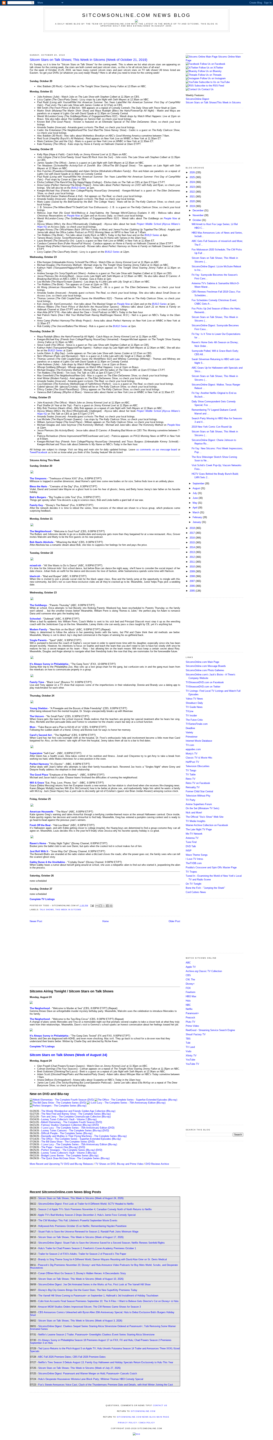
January (197, 522)
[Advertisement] (136, 42)
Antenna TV (192, 838)
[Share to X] (104, 906)
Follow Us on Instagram (213, 78)
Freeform (190, 992)
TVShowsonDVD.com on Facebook (205, 682)
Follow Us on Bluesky (210, 71)
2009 (193, 571)
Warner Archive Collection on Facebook (207, 825)
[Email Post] (92, 905)
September (199, 483)
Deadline (190, 728)
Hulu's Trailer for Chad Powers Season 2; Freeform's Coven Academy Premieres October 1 (87, 1248)
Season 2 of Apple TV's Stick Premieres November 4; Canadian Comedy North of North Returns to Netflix (95, 1209)
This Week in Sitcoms (68, 910)
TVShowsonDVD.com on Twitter (203, 686)
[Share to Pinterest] (111, 906)
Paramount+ (192, 1013)
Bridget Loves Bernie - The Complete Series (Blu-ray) (69, 1155)
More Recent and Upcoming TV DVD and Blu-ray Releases (61, 1163)
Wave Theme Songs (197, 854)
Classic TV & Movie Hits (199, 757)
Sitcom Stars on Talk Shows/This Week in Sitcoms (213, 102)
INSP (188, 850)
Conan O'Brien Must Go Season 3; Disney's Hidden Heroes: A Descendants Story (82, 1273)
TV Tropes (191, 871)
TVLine (189, 711)
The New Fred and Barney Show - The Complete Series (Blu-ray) (76, 1113)
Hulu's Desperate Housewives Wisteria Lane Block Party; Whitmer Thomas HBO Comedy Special (90, 1379)
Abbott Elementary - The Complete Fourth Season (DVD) (71, 1122)
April (195, 507)
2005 (193, 590)
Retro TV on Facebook (198, 783)
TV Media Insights (195, 821)
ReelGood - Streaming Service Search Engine (210, 1030)
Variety (189, 732)
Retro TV (190, 778)
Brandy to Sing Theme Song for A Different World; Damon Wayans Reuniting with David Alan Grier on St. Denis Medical (102, 1259)
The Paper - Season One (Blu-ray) (59, 1147)
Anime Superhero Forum (199, 804)
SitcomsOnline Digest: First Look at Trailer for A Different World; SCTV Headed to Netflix (86, 1203)
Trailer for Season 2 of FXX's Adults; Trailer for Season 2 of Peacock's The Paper (82, 1253)
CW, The (190, 979)
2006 (193, 585)
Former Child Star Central (199, 791)
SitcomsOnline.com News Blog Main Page (143, 1417)
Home (105, 921)
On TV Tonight (193, 883)
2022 (193, 191)
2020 (193, 201)
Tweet (33, 452)
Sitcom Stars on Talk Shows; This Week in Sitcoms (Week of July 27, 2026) (79, 1368)
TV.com (190, 745)
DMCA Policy (147, 1423)
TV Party (190, 800)
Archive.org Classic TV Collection (204, 971)
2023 (193, 186)
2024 (193, 182)
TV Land (190, 1047)
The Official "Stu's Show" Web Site (204, 816)
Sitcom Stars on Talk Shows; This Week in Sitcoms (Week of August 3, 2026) (80, 1320)
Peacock (190, 1017)
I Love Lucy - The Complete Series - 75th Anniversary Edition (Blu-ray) (79, 1144)
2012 (193, 557)
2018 (193, 528)
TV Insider (191, 715)
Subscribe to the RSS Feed (209, 85)
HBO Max (191, 996)
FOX (188, 988)
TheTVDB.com (194, 863)
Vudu (188, 1051)
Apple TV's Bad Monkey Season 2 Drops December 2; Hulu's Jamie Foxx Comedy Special (87, 1215)
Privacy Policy (127, 1423)
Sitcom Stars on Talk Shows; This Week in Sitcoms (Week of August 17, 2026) (81, 1237)
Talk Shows (47, 910)
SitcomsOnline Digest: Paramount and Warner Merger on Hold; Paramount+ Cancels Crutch (87, 1373)
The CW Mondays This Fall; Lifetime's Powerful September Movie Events (77, 1220)
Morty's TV (191, 753)
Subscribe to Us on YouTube (214, 82)
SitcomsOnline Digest (197, 99)
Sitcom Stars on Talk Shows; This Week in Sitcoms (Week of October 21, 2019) (88, 60)
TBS (188, 1038)
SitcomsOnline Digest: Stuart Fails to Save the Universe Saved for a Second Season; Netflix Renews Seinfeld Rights (101, 1242)
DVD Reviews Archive (157, 1163)
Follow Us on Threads (210, 74)
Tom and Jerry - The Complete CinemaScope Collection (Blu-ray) (76, 1116)
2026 (193, 172)
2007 (193, 581)
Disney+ (190, 983)
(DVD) (95, 1125)
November (198, 215)
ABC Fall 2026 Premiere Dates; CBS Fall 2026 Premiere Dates (72, 1356)
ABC (188, 962)
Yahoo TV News (194, 698)
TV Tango (191, 770)
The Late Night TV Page (199, 829)
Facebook (42, 452)
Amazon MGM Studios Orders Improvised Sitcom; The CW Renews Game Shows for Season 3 (89, 1306)
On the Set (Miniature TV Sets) (202, 808)
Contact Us (207, 89)
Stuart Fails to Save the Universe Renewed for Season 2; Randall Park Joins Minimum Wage (88, 1231)
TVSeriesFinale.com (197, 724)
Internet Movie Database (199, 740)
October (197, 220)
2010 (193, 566)
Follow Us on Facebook (212, 64)
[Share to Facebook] (107, 906)
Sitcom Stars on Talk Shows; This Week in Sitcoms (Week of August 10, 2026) (81, 1279)
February (198, 517)
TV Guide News (194, 707)
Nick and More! (194, 812)
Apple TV (191, 967)
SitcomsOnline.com (143, 1411)
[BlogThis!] (100, 906)
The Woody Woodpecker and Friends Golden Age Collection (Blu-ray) (78, 1111)
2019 (193, 206)
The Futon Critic (194, 719)
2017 (193, 532)
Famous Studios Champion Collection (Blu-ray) (66, 1125)
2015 (193, 542)
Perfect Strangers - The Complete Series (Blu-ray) (68, 1150)
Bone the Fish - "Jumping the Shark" (205, 887)
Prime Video (192, 1025)
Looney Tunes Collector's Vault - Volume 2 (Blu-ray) (69, 1119)
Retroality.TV (193, 787)
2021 (193, 196)
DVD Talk (191, 846)
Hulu (188, 1000)
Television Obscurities (197, 766)
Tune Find (191, 842)
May (195, 502)
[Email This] (97, 906)
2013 (193, 552)
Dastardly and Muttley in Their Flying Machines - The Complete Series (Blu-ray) (84, 1136)
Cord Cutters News (196, 892)
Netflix (189, 1009)
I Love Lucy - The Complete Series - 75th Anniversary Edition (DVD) (77, 1127)
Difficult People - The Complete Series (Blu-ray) (66, 1133)
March (196, 512)
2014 (193, 547)
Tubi (188, 1042)
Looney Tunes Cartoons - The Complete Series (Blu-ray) (71, 1130)
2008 (193, 576)
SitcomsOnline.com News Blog (136, 15)
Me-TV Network (194, 833)
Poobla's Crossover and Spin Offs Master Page (211, 867)
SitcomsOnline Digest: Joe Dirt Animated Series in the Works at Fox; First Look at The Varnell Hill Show (94, 1284)
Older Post (174, 921)
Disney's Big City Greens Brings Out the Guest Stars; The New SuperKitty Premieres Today (87, 1290)
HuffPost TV (192, 762)
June (196, 498)
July (195, 493)
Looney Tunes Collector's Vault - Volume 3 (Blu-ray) (69, 1152)
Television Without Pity (198, 795)
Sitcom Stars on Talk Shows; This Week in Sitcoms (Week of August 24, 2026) (81, 1198)
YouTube (190, 1059)
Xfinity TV (191, 1055)
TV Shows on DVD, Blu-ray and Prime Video (119, 1163)
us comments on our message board (156, 449)
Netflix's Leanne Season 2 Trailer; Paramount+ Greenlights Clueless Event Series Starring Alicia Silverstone (96, 1334)
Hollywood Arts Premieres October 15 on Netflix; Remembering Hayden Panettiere (82, 1226)
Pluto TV (190, 1021)
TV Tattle (191, 774)
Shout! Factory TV (196, 1034)
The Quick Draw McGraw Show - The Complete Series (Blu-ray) (75, 1158)
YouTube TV (192, 1064)
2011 (193, 561)
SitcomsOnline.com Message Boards (206, 666)
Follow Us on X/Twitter (211, 67)
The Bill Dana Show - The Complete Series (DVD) (68, 1141)
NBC (188, 1005)
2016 (193, 537)
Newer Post (36, 921)
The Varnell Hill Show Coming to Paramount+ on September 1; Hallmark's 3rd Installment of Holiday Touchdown (98, 1295)
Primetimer (191, 736)
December (198, 210)
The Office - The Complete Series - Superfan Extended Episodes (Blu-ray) (81, 1138)
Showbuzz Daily (194, 703)
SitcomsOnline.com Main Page (202, 662)
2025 (193, 177)
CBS (188, 975)
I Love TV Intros (194, 859)
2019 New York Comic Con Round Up (212, 426)
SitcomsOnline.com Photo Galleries (205, 670)
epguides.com (193, 749)
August (197, 488)
